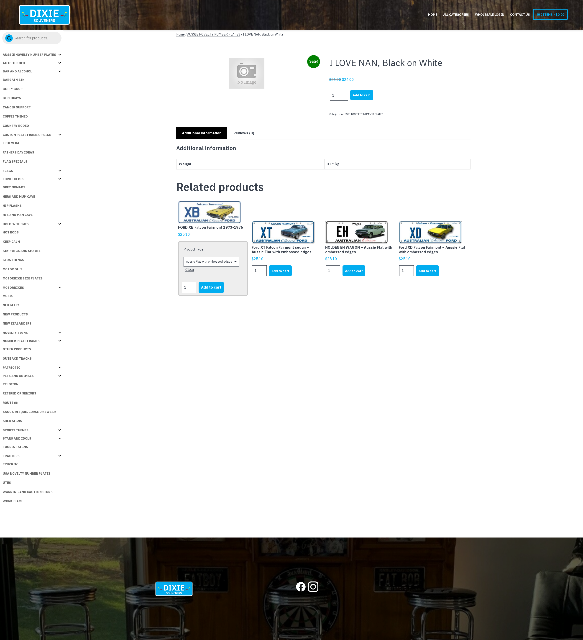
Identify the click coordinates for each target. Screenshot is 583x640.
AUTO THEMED (14, 63)
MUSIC (8, 296)
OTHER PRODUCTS (17, 349)
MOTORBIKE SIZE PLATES (23, 278)
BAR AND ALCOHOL (17, 71)
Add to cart (362, 95)
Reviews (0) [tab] (243, 133)
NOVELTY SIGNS (15, 333)
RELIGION (10, 384)
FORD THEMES (13, 179)
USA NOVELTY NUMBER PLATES (27, 473)
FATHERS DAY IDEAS (18, 152)
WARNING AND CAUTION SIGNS (28, 492)
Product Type (193, 249)
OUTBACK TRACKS (17, 358)
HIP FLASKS (12, 206)
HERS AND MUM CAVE (19, 197)
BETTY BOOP (13, 89)
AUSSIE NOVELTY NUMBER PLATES (29, 55)
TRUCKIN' (10, 464)
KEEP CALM (11, 242)
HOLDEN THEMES (16, 224)
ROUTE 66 (10, 403)
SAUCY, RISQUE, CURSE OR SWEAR (29, 412)
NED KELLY (11, 305)
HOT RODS (11, 232)
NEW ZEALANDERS (17, 323)
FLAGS (8, 171)
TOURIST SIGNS (15, 447)
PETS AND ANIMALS (18, 376)
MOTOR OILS (12, 269)
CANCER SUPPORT (17, 107)
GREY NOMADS (14, 187)
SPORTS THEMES (15, 430)
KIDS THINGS (13, 260)
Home (432, 15)
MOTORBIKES (13, 288)
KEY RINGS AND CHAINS (22, 251)
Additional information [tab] (201, 133)
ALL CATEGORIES (456, 15)
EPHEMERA (11, 143)
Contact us (520, 15)
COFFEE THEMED (15, 116)
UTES (7, 483)
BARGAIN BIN (14, 80)
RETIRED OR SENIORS (19, 393)
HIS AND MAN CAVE (18, 215)
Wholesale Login (489, 15)
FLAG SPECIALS (15, 161)
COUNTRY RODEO (16, 126)
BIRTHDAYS (12, 98)
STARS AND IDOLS (17, 438)
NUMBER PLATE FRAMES (21, 341)
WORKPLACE (13, 501)
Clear (189, 269)
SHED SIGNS (12, 421)
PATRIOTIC (11, 368)
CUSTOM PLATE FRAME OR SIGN (27, 135)
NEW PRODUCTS (15, 314)
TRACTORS (11, 456)
